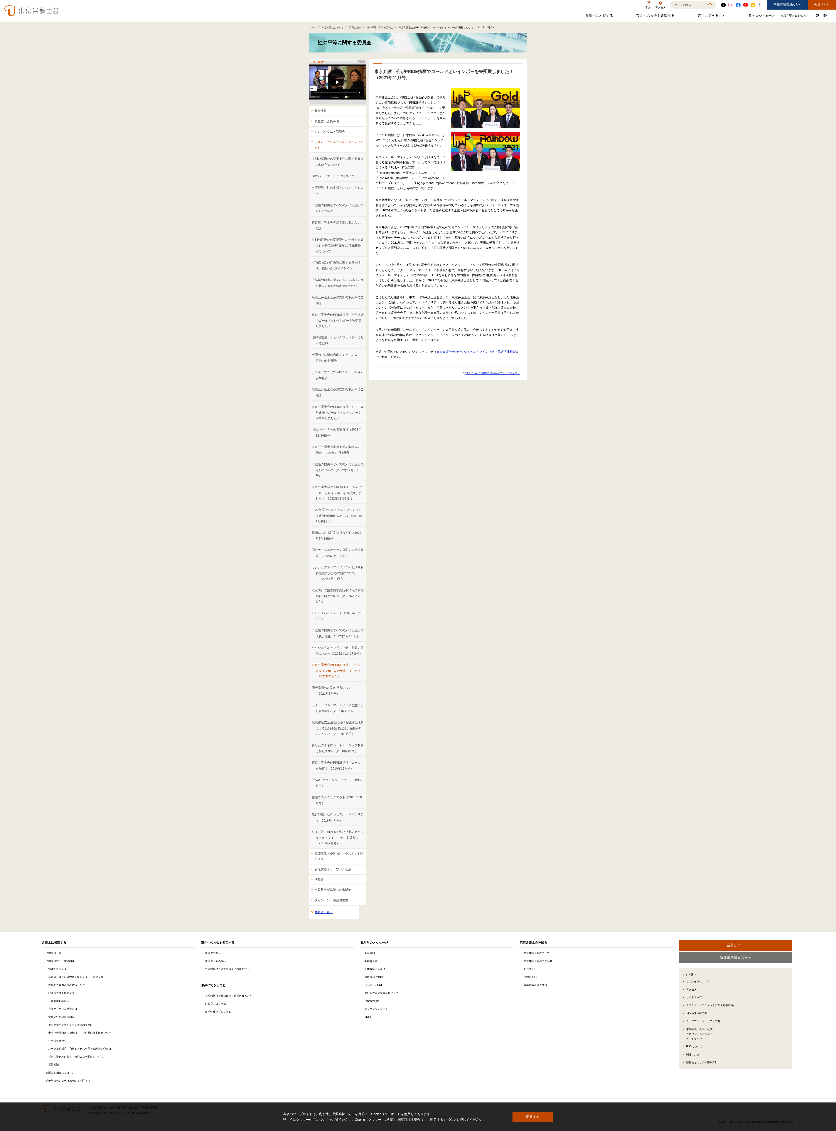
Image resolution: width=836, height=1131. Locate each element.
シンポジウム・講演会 (330, 131)
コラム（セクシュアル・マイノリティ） (339, 144)
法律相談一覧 (53, 953)
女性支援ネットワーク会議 (333, 869)
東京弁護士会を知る (793, 16)
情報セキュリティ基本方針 (702, 1062)
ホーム (312, 27)
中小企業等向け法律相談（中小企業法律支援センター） (81, 1032)
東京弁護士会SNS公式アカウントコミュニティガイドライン (700, 1034)
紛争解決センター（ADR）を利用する (68, 1080)
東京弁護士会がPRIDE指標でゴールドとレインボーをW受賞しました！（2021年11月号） (338, 670)
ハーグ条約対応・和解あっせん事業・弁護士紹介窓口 (79, 1048)
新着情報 (321, 111)
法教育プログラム (215, 1003)
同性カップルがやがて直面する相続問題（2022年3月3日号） (338, 552)
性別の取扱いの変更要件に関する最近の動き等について (338, 161)
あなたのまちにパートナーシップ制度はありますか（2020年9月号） (338, 748)
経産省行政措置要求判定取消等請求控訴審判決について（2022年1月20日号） (338, 595)
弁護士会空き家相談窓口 (62, 1008)
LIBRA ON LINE (373, 985)
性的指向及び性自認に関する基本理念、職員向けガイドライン (336, 265)
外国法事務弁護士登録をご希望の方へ (227, 969)
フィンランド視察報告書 (331, 900)
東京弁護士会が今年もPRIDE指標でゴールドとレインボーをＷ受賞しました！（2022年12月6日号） (338, 492)
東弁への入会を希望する (656, 17)
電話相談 (53, 1064)
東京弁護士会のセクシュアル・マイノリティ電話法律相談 (476, 351)
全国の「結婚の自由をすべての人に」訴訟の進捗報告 (338, 357)
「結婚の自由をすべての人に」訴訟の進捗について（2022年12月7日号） (338, 470)
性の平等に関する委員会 (380, 27)
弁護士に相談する (599, 17)
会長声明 (369, 953)
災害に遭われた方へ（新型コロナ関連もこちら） (77, 1056)
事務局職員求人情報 (535, 985)
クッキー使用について (312, 1119)
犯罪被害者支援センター (62, 992)
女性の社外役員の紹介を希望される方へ (228, 995)
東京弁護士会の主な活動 (538, 961)
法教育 (319, 879)
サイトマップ (694, 997)
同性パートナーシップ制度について (336, 176)
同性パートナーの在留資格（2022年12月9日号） (336, 432)
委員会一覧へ (324, 912)
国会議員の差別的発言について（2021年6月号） (333, 690)
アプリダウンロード (376, 1008)
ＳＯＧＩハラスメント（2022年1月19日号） (338, 616)
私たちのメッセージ (761, 16)
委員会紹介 (355, 27)
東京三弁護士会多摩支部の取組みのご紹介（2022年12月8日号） (338, 449)
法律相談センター (58, 969)
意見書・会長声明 (327, 121)
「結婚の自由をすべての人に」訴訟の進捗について (338, 208)
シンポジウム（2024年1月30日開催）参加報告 (338, 375)
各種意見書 (371, 961)
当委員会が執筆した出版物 (333, 889)
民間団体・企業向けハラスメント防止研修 (339, 856)
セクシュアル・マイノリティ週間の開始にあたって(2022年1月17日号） (338, 650)
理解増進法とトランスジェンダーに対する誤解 (338, 340)
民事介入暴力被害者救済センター (68, 985)
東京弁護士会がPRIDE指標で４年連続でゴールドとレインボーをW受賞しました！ (338, 320)
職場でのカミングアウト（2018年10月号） (337, 800)
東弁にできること (712, 17)
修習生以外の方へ (215, 961)
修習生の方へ (213, 953)
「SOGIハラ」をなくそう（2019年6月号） (337, 782)
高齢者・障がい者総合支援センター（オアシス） (77, 977)
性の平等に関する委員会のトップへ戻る (492, 373)
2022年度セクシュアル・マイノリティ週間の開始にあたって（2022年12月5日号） (337, 515)
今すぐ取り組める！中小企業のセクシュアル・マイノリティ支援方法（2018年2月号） (338, 837)
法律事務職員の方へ (787, 4)
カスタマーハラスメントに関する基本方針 (711, 1005)
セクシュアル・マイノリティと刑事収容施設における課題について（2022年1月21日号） (338, 573)
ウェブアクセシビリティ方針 (703, 1021)
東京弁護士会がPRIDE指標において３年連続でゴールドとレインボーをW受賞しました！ (338, 412)
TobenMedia (371, 1001)
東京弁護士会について (537, 953)
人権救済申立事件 (374, 969)
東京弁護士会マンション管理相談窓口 (70, 1024)
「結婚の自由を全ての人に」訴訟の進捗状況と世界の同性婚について (338, 282)
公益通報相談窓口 (58, 1001)
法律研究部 (530, 977)
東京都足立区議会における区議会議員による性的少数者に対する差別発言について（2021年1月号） (338, 728)
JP (817, 15)
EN (825, 15)
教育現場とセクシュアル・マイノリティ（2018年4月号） (338, 817)
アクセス (691, 989)
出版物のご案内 (373, 977)
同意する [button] (532, 1117)
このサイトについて (698, 981)
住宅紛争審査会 (57, 1040)
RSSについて (694, 1046)
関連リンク (692, 1054)
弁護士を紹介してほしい (60, 1072)
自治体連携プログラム (218, 1011)
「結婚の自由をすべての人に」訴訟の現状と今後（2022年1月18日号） (338, 633)
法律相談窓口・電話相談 (60, 961)
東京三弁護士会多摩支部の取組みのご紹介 (338, 225)
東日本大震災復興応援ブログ (381, 992)
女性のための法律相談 (61, 1016)
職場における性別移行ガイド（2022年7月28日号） (336, 535)
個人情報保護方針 (696, 1013)
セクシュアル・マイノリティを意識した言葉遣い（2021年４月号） (338, 708)
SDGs (367, 1016)
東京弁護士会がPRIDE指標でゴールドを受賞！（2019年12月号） (338, 765)
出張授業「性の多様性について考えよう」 (338, 190)
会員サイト (821, 4)
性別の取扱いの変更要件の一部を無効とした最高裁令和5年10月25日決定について (338, 245)
